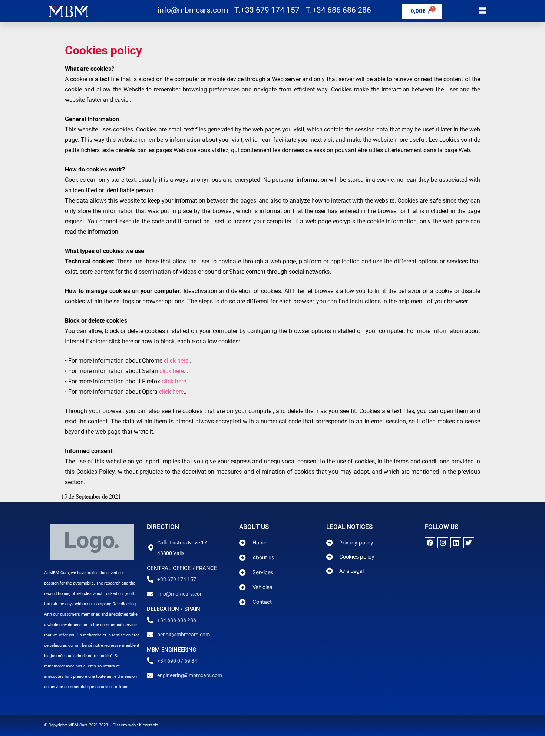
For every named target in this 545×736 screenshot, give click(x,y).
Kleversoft (148, 725)
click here (176, 360)
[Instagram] (442, 542)
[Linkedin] (455, 542)
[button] (482, 11)
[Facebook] (430, 542)
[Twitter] (468, 542)
